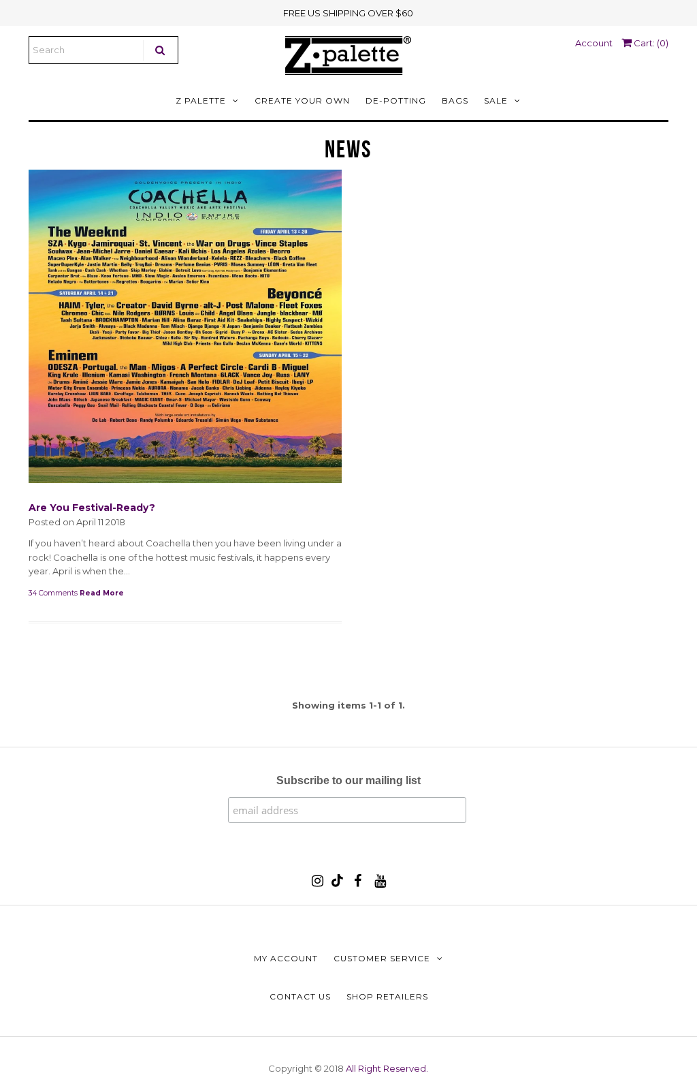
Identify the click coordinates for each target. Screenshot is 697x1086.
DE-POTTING (396, 100)
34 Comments (53, 593)
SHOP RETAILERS (387, 996)
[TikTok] (337, 883)
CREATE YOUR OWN (302, 100)
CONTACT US (300, 996)
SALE (496, 100)
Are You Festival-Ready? (92, 507)
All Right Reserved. (387, 1068)
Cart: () (650, 42)
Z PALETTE (201, 100)
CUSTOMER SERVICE (382, 958)
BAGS (455, 100)
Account (594, 42)
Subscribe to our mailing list (348, 780)
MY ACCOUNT (286, 958)
